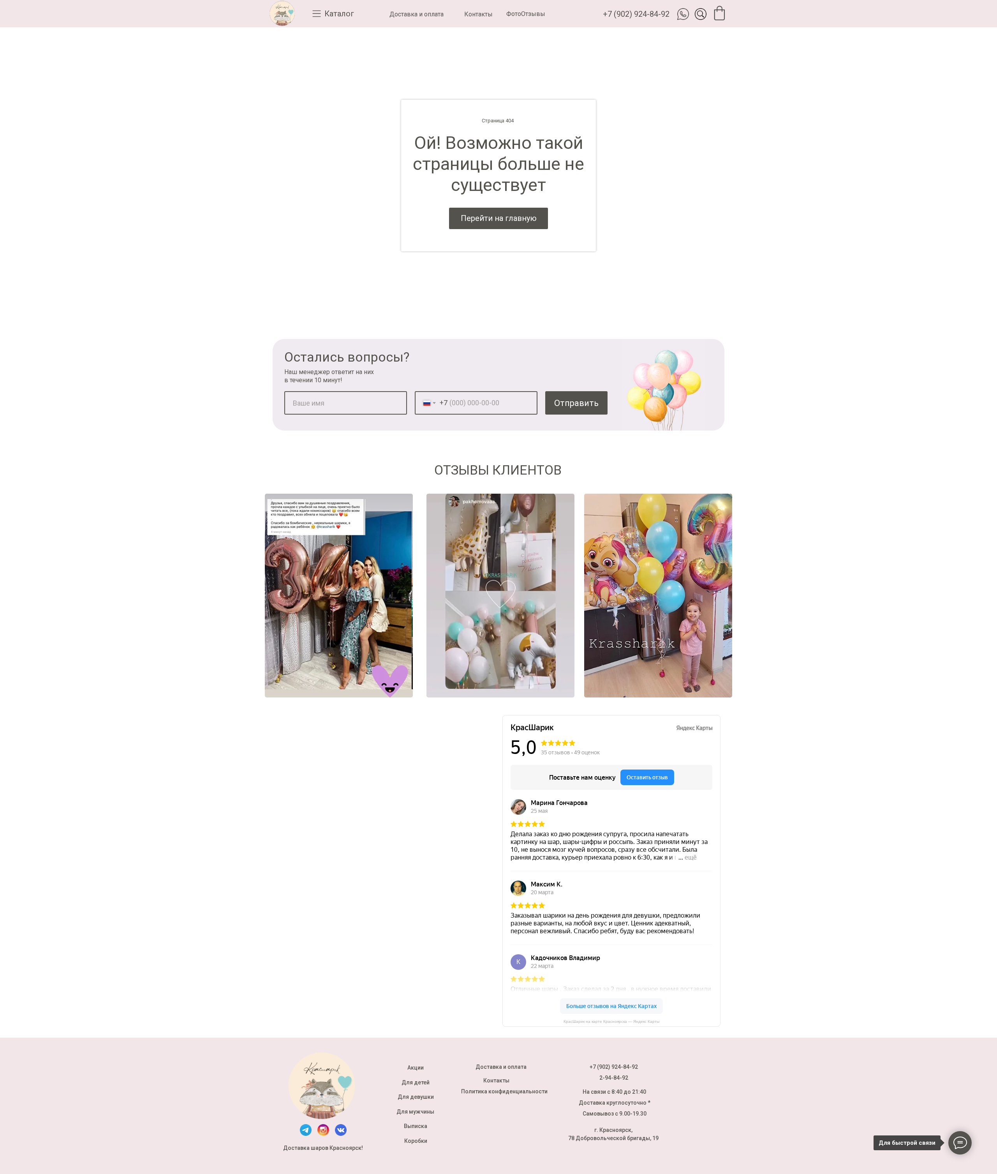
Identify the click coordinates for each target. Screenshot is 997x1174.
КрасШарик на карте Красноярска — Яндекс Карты (611, 1021)
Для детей (416, 1082)
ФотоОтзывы (525, 14)
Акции (415, 1068)
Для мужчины (415, 1112)
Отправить (576, 403)
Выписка (415, 1126)
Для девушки (416, 1097)
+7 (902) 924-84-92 (636, 14)
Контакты (478, 14)
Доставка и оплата (416, 14)
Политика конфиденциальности (504, 1091)
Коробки (415, 1141)
